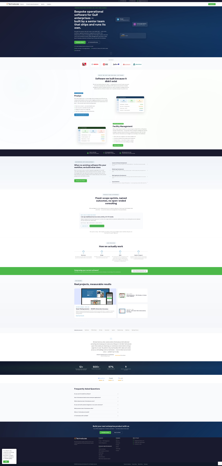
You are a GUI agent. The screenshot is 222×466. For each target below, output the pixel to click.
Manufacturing (120, 330)
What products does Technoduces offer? (83, 408)
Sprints (42, 4)
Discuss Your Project (80, 180)
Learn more (84, 225)
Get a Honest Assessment (139, 271)
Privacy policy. (8, 458)
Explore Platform (117, 145)
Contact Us (212, 4)
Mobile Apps (101, 452)
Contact (117, 450)
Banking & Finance (135, 330)
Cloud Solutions (102, 456)
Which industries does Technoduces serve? (84, 401)
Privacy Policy (134, 464)
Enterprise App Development (32, 4)
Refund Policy (140, 464)
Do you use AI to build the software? (82, 393)
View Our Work (117, 432)
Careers (117, 446)
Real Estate (87, 330)
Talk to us (116, 233)
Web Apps (101, 454)
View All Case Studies (80, 321)
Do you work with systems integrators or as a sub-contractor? (88, 404)
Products (22, 4)
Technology (118, 448)
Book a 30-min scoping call (96, 225)
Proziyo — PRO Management (104, 440)
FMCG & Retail (94, 330)
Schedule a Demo (80, 42)
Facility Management (103, 442)
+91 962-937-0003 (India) (139, 442)
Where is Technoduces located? (81, 412)
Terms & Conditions (127, 464)
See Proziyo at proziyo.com (81, 114)
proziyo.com (102, 85)
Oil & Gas (100, 330)
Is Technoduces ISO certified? (81, 415)
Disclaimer (146, 464)
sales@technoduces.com (139, 440)
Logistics (113, 330)
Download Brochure (93, 42)
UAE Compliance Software (104, 450)
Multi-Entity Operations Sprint (104, 458)
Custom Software (102, 449)
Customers (118, 442)
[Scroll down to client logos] (111, 53)
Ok (6, 461)
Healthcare (127, 330)
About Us (117, 440)
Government (107, 330)
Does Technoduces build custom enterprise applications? (87, 397)
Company (49, 4)
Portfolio (117, 444)
